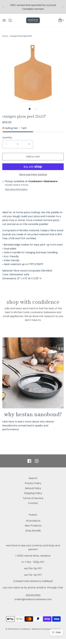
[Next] (62, 7)
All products (33, 520)
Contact (33, 503)
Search (33, 478)
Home (5, 36)
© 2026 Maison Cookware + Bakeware (24, 629)
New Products (33, 525)
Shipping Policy (33, 493)
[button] (33, 72)
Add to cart (33, 156)
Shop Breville (33, 530)
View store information (16, 189)
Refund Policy (33, 488)
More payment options (33, 174)
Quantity (7, 137)
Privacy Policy (33, 483)
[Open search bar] (11, 20)
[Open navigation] (4, 20)
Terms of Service (33, 498)
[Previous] (3, 7)
